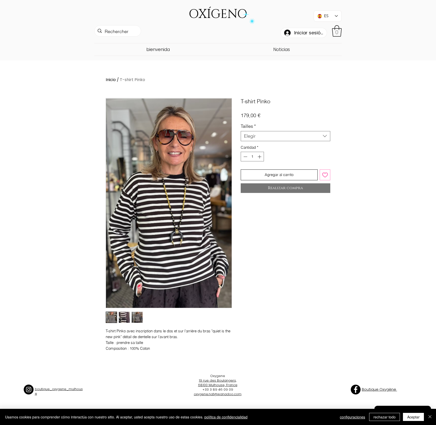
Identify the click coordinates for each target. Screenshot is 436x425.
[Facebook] (356, 389)
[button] (337, 31)
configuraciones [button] (352, 416)
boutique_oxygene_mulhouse (59, 391)
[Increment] (260, 156)
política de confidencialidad (226, 416)
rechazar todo (384, 416)
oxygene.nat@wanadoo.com (217, 394)
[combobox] (285, 136)
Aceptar (413, 416)
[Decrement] (244, 156)
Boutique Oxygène (379, 389)
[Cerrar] (430, 417)
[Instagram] (29, 389)
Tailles (248, 126)
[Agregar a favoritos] (325, 174)
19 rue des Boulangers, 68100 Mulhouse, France (217, 382)
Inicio (111, 80)
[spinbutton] (252, 156)
